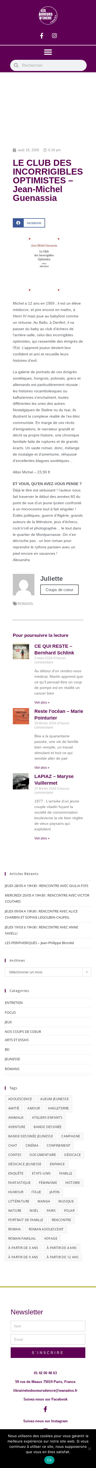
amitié (13, 1108)
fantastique (19, 1182)
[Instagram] (54, 35)
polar (69, 1210)
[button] (48, 52)
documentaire (43, 1154)
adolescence (20, 1099)
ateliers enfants (47, 1117)
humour (15, 1192)
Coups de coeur (59, 589)
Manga (44, 1201)
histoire (72, 1182)
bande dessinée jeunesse (30, 1136)
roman (14, 1229)
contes (14, 1154)
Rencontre (61, 1220)
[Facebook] (41, 35)
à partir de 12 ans (63, 1257)
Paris (51, 1210)
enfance (57, 1164)
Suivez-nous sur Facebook (45, 1399)
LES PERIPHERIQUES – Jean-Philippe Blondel (39, 942)
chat (12, 1145)
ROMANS (25, 604)
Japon (55, 1192)
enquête (16, 1173)
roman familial (22, 1238)
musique (66, 1201)
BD (7, 1049)
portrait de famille (25, 1220)
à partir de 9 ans (23, 1257)
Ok (49, 1460)
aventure (16, 1127)
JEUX (8, 1022)
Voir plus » (42, 702)
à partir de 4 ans (62, 1248)
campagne (70, 1136)
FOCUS (10, 1012)
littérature (18, 1201)
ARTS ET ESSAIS (17, 1039)
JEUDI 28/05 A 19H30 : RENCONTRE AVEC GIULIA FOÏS (46, 885)
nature (14, 1210)
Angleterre (58, 1108)
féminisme (48, 1182)
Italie (36, 1192)
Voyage (50, 1238)
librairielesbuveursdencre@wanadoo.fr (45, 1391)
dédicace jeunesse (25, 1164)
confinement (58, 1145)
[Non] (89, 1448)
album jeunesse (54, 1099)
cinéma (32, 1145)
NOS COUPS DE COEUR (23, 1031)
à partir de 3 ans (23, 1248)
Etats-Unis (41, 1173)
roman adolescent (46, 1229)
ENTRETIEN (14, 1002)
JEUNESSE (12, 1059)
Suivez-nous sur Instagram (45, 1421)
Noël (34, 1210)
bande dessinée (48, 1127)
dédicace (72, 1154)
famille (66, 1173)
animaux (16, 1117)
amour (33, 1108)
